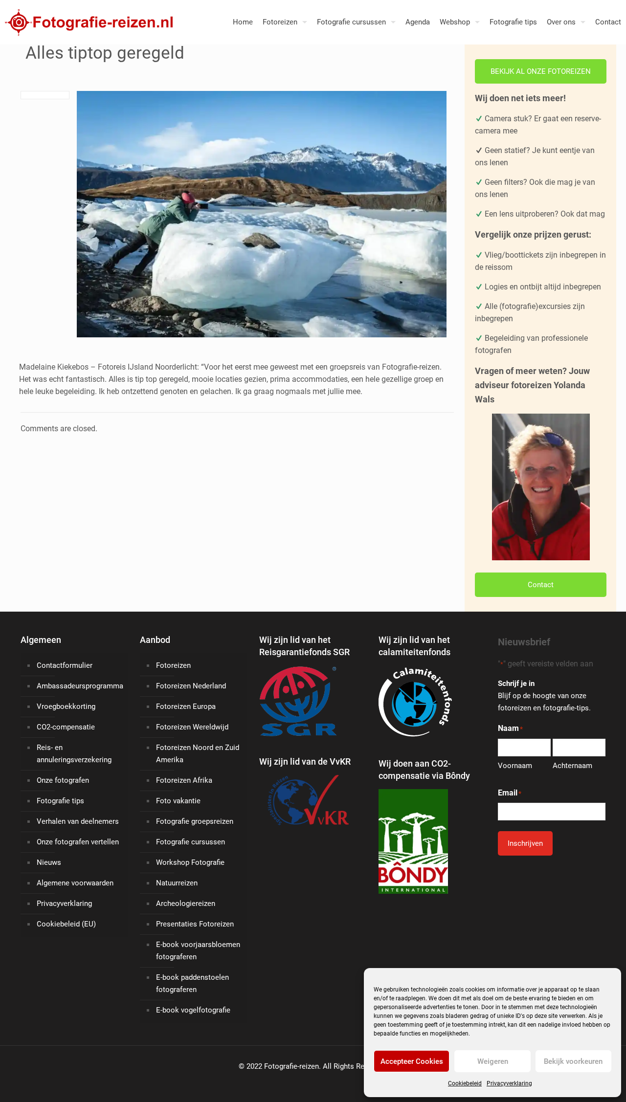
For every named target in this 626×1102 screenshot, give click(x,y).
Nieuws (49, 862)
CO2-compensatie (66, 727)
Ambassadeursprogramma (80, 686)
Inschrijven (525, 843)
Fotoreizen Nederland (191, 686)
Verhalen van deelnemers (78, 821)
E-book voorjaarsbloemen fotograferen (198, 950)
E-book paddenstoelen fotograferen (192, 983)
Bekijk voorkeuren (573, 1061)
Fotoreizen (173, 665)
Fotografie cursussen (190, 842)
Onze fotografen (63, 780)
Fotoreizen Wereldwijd (192, 727)
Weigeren (492, 1061)
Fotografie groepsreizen (194, 821)
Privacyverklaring (509, 1083)
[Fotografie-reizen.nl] (86, 22)
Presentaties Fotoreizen (195, 924)
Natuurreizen (177, 883)
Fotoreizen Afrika (184, 780)
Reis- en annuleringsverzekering (74, 753)
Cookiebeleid (465, 1083)
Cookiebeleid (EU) (66, 924)
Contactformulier (64, 665)
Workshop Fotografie (190, 862)
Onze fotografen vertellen (78, 842)
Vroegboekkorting (66, 706)
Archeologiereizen (185, 903)
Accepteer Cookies (411, 1061)
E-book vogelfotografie (193, 1010)
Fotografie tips (60, 800)
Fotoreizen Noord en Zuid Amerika (197, 753)
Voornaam (515, 765)
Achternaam (572, 765)
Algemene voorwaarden (75, 883)
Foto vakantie (178, 800)
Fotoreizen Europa (186, 706)
